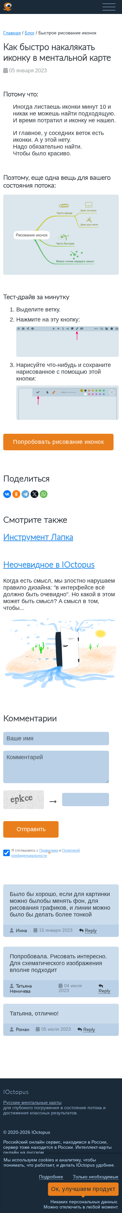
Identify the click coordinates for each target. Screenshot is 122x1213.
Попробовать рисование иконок (58, 442)
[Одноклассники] (16, 494)
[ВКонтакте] (7, 494)
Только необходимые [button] (95, 1176)
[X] (34, 494)
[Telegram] (25, 494)
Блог (29, 32)
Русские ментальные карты (32, 1102)
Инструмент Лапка (38, 536)
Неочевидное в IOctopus (49, 564)
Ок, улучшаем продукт (83, 1189)
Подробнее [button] (51, 1176)
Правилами (48, 850)
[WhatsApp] (43, 494)
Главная (12, 32)
